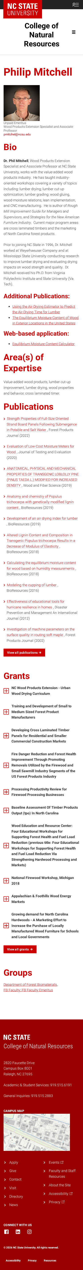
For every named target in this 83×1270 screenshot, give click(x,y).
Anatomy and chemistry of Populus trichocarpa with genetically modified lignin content (40, 502)
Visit (12, 1188)
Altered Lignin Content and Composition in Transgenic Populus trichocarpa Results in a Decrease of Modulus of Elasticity (41, 540)
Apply (13, 1162)
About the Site (60, 1185)
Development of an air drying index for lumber (42, 518)
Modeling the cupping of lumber (32, 585)
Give (12, 1171)
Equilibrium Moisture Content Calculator (43, 344)
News (13, 1205)
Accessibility (13, 1260)
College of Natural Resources (41, 34)
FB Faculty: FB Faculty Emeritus (28, 990)
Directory (16, 1196)
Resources (50, 1260)
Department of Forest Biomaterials (30, 985)
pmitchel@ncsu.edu (17, 134)
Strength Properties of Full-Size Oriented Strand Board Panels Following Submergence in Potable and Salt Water (42, 424)
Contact (15, 1179)
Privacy (32, 1260)
